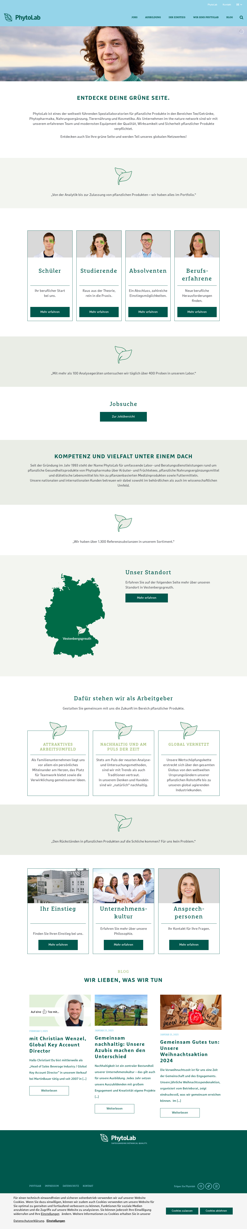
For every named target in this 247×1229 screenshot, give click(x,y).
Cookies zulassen (182, 1211)
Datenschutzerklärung (29, 1221)
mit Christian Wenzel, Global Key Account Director (57, 1045)
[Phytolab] (22, 17)
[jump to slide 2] (125, 88)
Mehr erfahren (50, 312)
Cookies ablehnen (216, 1211)
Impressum (52, 1186)
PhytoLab (212, 5)
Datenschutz (71, 1186)
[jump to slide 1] (120, 88)
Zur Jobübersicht (123, 416)
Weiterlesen (49, 1090)
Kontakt (227, 5)
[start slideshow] (117, 88)
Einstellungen (50, 1214)
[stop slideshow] (130, 88)
